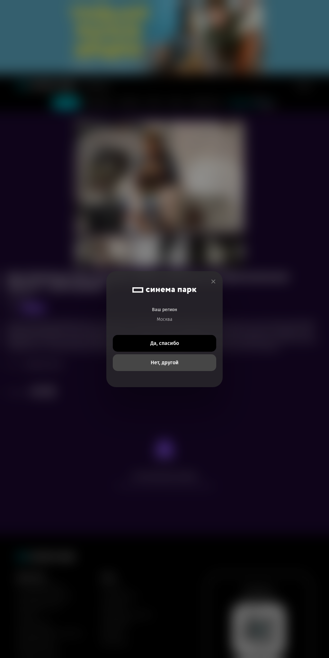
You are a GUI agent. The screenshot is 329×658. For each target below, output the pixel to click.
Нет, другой (165, 362)
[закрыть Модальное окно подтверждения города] (213, 282)
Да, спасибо (164, 343)
